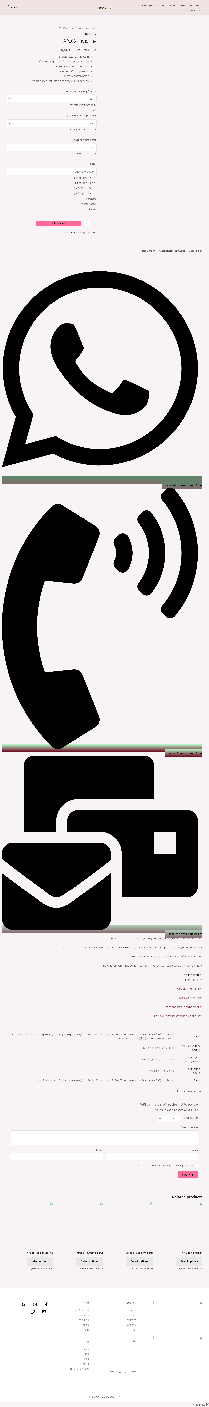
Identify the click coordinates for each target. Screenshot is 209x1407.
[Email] (44, 1312)
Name (194, 1150)
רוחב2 (93, 164)
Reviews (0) (149, 251)
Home (94, 28)
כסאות (86, 1325)
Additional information (172, 251)
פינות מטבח (83, 1315)
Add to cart (58, 223)
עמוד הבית (195, 5)
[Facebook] (46, 1304)
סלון (87, 1354)
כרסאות (85, 1329)
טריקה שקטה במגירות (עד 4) (82, 115)
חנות (172, 5)
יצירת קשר (196, 10)
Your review (189, 1127)
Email (99, 1150)
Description (195, 251)
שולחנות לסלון (82, 1310)
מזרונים (85, 1364)
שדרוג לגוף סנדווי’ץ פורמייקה (81, 91)
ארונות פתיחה (83, 28)
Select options (189, 1261)
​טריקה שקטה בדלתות (85, 139)
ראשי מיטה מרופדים (79, 1368)
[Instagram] (35, 1304)
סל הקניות (131, 1320)
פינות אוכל (84, 1320)
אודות (182, 5)
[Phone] (33, 1312)
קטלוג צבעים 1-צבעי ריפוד (152, 5)
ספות (86, 1349)
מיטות (86, 1359)
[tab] (195, 251)
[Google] (23, 1304)
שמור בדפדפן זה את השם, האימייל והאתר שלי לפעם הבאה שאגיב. (164, 1165)
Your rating (189, 1117)
